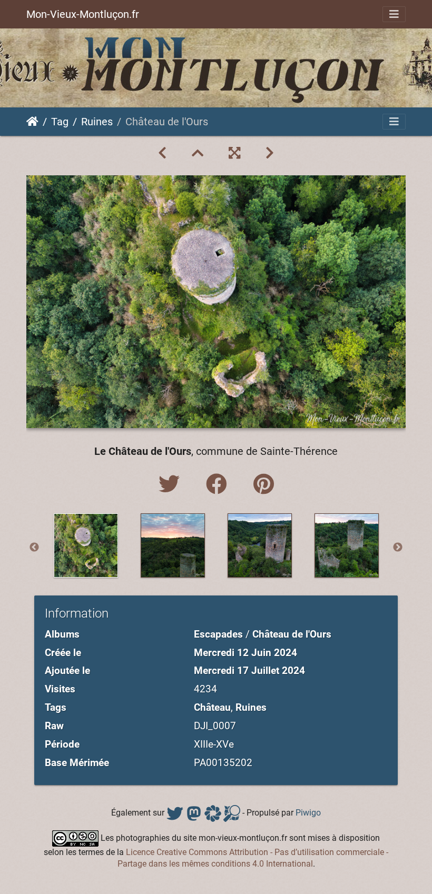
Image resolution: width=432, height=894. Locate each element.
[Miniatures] (197, 153)
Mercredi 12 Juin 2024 (245, 653)
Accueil (32, 121)
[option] (85, 545)
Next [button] (397, 547)
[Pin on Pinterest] (263, 484)
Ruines (97, 121)
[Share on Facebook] (219, 484)
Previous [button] (34, 547)
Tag (59, 121)
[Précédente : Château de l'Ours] (162, 153)
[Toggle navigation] (394, 14)
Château (212, 707)
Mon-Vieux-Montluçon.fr (82, 14)
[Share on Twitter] (171, 484)
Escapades (218, 634)
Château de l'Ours (291, 634)
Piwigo (308, 813)
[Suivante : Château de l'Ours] (270, 153)
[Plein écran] (234, 153)
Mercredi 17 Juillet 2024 (249, 670)
